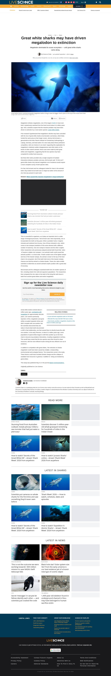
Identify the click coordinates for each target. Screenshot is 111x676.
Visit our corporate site (84, 645)
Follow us (55, 118)
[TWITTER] (24, 383)
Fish (55, 35)
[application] (43, 192)
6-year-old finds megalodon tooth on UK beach (60, 316)
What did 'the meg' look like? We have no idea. (60, 318)
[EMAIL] (27, 383)
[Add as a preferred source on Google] (55, 650)
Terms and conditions (88, 658)
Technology (62, 6)
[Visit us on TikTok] (74, 2)
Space (54, 6)
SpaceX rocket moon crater (25, 10)
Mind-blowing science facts (82, 630)
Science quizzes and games (82, 621)
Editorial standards (41, 664)
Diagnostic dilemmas (39, 625)
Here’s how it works (73, 57)
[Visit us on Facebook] (61, 2)
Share (24, 118)
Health (32, 6)
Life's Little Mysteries (38, 621)
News (72, 54)
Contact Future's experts (43, 658)
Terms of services (40, 298)
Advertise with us (63, 661)
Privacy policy (16, 661)
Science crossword (95, 10)
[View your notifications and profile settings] (96, 2)
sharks (54, 123)
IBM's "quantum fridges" (43, 10)
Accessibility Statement (19, 658)
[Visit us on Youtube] (69, 2)
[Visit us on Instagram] (66, 2)
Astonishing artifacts (38, 627)
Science (39, 6)
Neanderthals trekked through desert (63, 10)
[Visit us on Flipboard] (71, 2)
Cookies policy (39, 661)
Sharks (60, 35)
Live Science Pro (81, 10)
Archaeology (24, 6)
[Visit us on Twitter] (63, 2)
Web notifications (86, 661)
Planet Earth (47, 6)
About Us (60, 658)
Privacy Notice (25, 299)
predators (24, 374)
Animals (16, 6)
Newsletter (63, 118)
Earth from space (37, 623)
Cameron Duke (47, 54)
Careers (14, 664)
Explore (70, 6)
